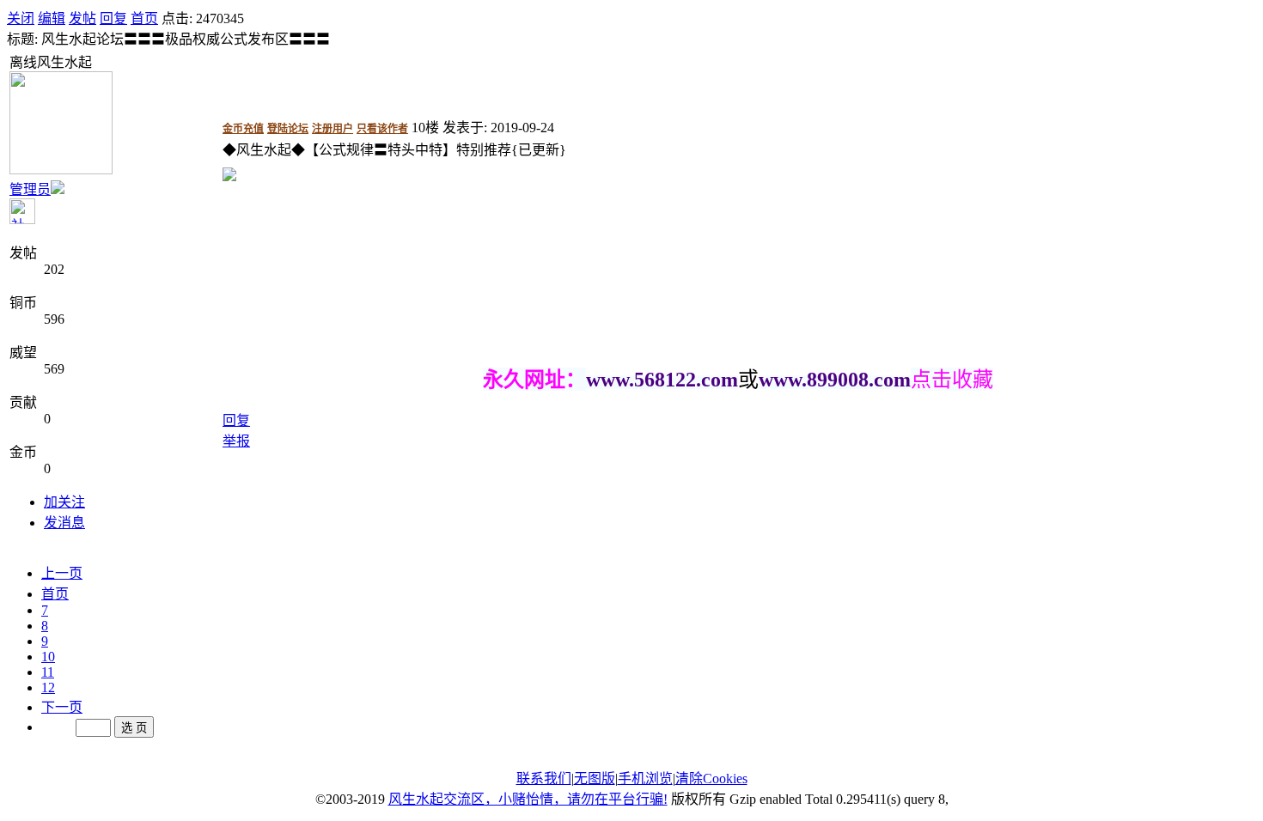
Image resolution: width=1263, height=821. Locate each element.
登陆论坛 (287, 129)
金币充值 (243, 129)
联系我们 (543, 778)
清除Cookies (711, 778)
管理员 (30, 189)
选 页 (134, 727)
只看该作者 (382, 129)
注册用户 (332, 129)
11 (47, 672)
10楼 (425, 127)
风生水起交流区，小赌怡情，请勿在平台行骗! (528, 799)
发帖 (82, 18)
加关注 (64, 502)
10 (48, 656)
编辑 (51, 18)
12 (48, 687)
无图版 (594, 778)
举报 (236, 441)
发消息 (64, 522)
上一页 (61, 573)
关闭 (20, 18)
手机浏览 (645, 778)
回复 (113, 18)
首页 (144, 18)
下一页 (61, 707)
